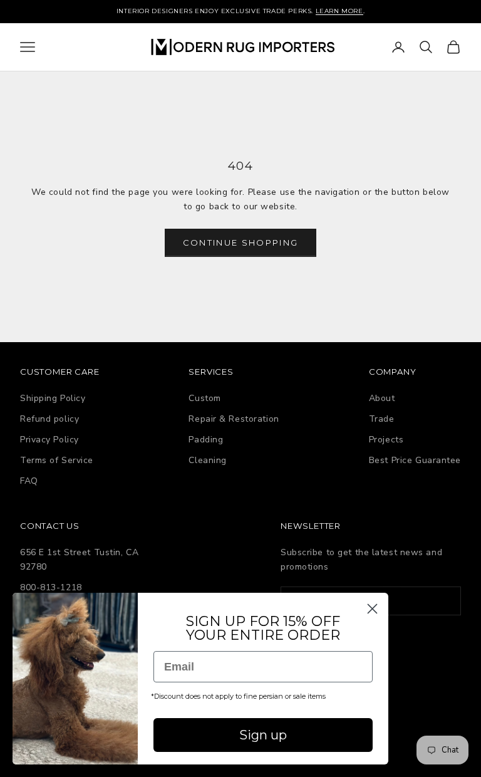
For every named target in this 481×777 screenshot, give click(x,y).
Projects (386, 440)
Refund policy (49, 419)
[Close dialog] (372, 609)
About (382, 398)
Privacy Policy (49, 440)
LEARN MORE (339, 11)
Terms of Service (56, 460)
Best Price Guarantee (415, 460)
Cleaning (207, 460)
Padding (206, 440)
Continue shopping (241, 242)
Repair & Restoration (234, 419)
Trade (382, 419)
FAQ (29, 481)
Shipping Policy (52, 398)
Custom (204, 398)
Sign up (263, 735)
